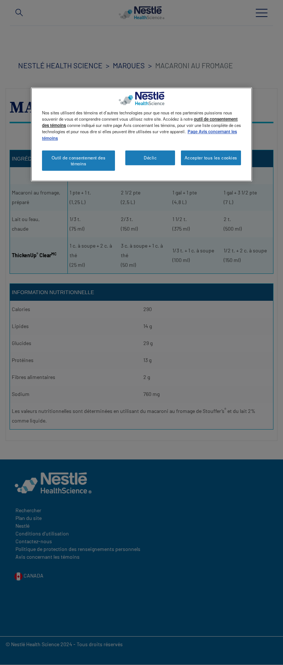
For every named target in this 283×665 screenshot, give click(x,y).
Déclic (150, 157)
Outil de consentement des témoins (78, 160)
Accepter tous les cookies (211, 157)
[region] (141, 134)
